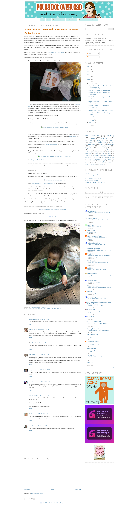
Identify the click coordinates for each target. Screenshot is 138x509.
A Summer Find (91, 232)
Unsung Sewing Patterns (94, 329)
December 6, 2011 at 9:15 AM (41, 319)
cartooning (95, 155)
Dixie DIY (90, 362)
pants (104, 157)
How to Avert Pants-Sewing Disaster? (99, 90)
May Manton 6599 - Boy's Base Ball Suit (98, 330)
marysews (31, 370)
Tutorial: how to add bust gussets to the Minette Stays (97, 263)
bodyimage (88, 157)
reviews (94, 152)
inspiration (88, 148)
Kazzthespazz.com (92, 334)
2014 (89, 74)
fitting (99, 161)
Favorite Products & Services (88, 20)
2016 (89, 69)
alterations (108, 159)
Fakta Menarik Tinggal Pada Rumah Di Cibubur (97, 357)
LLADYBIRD (90, 316)
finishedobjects (92, 135)
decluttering (98, 159)
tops (109, 153)
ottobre (110, 161)
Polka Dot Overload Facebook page (95, 182)
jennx (30, 426)
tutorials (87, 163)
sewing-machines (106, 155)
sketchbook (101, 148)
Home (52, 489)
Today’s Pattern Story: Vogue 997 (96, 298)
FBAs (93, 163)
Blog (42, 20)
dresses (34, 308)
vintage (111, 140)
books (89, 159)
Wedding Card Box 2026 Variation (96, 269)
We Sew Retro (91, 355)
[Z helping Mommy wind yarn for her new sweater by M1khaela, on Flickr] (52, 209)
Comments (91, 57)
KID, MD (31, 354)
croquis (87, 161)
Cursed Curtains (92, 117)
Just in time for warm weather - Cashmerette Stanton (95, 343)
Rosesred (31, 319)
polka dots (102, 142)
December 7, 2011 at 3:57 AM (42, 382)
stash (96, 153)
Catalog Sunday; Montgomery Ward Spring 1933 (99, 275)
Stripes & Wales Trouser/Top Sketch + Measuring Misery (99, 87)
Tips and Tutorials (58, 20)
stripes (54, 308)
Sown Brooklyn (91, 211)
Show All (112, 367)
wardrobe (100, 140)
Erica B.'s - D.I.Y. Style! (94, 322)
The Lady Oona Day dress (94, 282)
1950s (109, 152)
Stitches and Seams (93, 341)
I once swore (72, 136)
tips (103, 153)
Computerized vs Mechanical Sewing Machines (97, 336)
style (108, 150)
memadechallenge (104, 146)
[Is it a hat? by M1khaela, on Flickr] (52, 216)
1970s (93, 161)
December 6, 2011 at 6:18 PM (41, 354)
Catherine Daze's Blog (93, 243)
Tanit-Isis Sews (92, 280)
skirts (101, 144)
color (90, 150)
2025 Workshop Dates (93, 318)
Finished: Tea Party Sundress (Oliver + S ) (100, 105)
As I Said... (90, 268)
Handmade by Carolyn (93, 248)
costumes (88, 153)
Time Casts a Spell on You (94, 293)
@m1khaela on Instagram (92, 174)
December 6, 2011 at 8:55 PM (42, 370)
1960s (87, 155)
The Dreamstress (92, 261)
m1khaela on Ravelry (91, 176)
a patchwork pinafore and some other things (99, 250)
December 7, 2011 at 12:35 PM (41, 395)
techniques (100, 164)
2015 (89, 72)
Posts (89, 53)
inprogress (41, 308)
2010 (89, 125)
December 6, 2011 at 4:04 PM (39, 343)
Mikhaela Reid (35, 307)
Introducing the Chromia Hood (95, 305)
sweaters (59, 308)
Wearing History (92, 218)
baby (30, 308)
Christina (31, 382)
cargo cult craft (91, 348)
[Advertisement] (40, 474)
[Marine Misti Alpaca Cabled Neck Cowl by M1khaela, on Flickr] (54, 180)
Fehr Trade (90, 225)
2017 (89, 67)
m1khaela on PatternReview (93, 178)
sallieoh (89, 291)
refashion (111, 157)
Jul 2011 (91, 120)
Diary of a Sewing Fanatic (94, 236)
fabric (91, 142)
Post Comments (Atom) (37, 493)
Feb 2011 (92, 122)
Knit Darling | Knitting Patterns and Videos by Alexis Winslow (99, 303)
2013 (89, 77)
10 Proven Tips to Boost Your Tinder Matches (97, 350)
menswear (93, 164)
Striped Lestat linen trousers (95, 226)
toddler (91, 146)
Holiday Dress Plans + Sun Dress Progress (100, 110)
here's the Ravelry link (51, 144)
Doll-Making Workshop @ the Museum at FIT (98, 213)
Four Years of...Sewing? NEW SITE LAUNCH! (96, 311)
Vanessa (31, 329)
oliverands (97, 157)
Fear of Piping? (92, 108)
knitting (48, 308)
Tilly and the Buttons (93, 286)
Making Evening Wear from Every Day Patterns (97, 238)
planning (99, 150)
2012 (89, 79)
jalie (104, 161)
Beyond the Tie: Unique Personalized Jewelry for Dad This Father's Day (97, 324)
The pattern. (34, 131)
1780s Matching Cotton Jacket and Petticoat (99, 364)
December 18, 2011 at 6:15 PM (40, 426)
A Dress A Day (91, 297)
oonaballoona (91, 309)
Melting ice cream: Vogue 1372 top (96, 244)
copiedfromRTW (100, 162)
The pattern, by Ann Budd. (37, 160)
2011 (89, 81)
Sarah (30, 414)
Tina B (31, 395)
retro (112, 148)
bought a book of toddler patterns (55, 52)
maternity (88, 140)
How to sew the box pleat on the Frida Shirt (99, 287)
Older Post (78, 489)
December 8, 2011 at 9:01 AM (40, 414)
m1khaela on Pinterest (91, 180)
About (48, 20)
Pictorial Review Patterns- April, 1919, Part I (99, 220)
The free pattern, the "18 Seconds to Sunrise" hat (43, 183)
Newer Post (27, 489)
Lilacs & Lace (91, 230)
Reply (30, 324)
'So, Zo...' (90, 254)
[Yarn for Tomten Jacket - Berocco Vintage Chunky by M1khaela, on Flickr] (54, 127)
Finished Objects (72, 20)
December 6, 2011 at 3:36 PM (41, 329)
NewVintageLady (92, 273)
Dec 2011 (92, 84)
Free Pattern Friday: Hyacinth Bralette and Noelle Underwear (98, 256)
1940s (87, 152)
